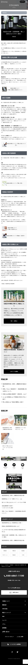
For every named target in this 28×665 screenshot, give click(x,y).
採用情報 (4, 628)
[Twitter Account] (17, 652)
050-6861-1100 (15, 575)
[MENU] (26, 2)
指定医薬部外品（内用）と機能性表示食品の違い (13, 495)
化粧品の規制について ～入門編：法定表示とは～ (12, 228)
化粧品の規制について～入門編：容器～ (15, 183)
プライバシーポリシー (9, 636)
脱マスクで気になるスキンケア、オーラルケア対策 (14, 502)
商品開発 (23, 550)
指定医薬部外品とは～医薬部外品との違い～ (12, 522)
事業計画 (14, 550)
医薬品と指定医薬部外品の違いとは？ (11, 526)
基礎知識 (14, 36)
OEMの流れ (5, 608)
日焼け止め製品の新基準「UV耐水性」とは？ (15, 394)
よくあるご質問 (20, 636)
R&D (3, 616)
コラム (3, 624)
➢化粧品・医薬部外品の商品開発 (7, 283)
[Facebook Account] (12, 652)
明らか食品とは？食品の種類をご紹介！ (13, 402)
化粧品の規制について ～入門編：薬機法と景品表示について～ (15, 89)
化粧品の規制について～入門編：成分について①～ (16, 144)
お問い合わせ (15, 592)
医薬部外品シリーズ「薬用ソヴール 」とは (12, 499)
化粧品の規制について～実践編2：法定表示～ (16, 235)
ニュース (4, 620)
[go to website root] (4, 2)
